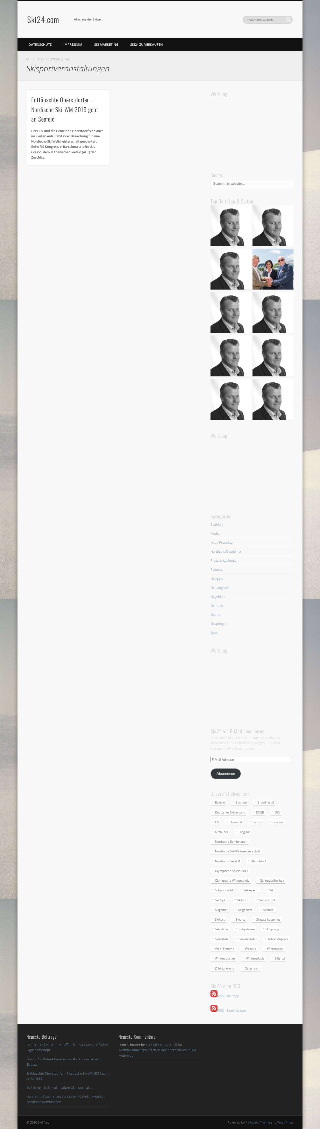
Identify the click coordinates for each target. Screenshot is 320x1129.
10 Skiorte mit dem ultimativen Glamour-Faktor (60, 1087)
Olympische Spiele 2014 (231, 871)
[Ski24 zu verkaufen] (231, 270)
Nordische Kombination (231, 841)
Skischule (221, 929)
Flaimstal (236, 822)
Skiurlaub (221, 939)
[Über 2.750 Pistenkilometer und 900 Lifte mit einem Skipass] (273, 270)
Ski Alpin (220, 900)
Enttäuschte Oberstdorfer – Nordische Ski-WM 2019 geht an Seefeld (64, 109)
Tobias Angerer (278, 939)
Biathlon (216, 524)
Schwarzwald (224, 890)
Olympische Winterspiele (232, 880)
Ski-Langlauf (219, 587)
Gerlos (257, 822)
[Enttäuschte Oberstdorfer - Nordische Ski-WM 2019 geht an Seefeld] (231, 313)
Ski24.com (43, 19)
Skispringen (219, 623)
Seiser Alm (251, 890)
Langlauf (244, 832)
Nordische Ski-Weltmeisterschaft (237, 851)
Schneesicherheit (272, 880)
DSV (277, 812)
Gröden (277, 822)
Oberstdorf (258, 861)
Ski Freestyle (267, 900)
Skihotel (268, 910)
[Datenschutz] (273, 226)
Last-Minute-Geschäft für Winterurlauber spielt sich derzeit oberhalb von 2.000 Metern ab (157, 1049)
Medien (216, 533)
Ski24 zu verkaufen (146, 44)
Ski (271, 890)
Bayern (220, 802)
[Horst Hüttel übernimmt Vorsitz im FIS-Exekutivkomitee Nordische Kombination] (231, 356)
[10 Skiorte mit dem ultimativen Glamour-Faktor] (273, 313)
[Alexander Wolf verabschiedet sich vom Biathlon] (231, 400)
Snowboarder (247, 939)
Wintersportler (225, 958)
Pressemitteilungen (224, 560)
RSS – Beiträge (228, 996)
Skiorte (215, 614)
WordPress (285, 1122)
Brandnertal (266, 802)
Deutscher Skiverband (230, 812)
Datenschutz (40, 44)
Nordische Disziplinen (226, 551)
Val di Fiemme (224, 949)
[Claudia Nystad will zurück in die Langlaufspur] (273, 400)
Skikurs (220, 919)
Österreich (252, 968)
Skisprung (272, 929)
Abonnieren (225, 774)
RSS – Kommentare (232, 1010)
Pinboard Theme (258, 1122)
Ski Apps (216, 578)
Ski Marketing (106, 44)
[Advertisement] (248, 129)
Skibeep (242, 900)
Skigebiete (217, 596)
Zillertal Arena (224, 968)
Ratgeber (217, 569)
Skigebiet (221, 910)
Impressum (73, 44)
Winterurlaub (255, 958)
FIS (217, 822)
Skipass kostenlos (268, 919)
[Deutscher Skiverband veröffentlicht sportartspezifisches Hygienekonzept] (231, 226)
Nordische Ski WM (227, 861)
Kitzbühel (221, 832)
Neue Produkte (221, 542)
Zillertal (280, 958)
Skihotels (217, 605)
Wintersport (275, 949)
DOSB (260, 812)
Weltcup (250, 949)
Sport (214, 632)
